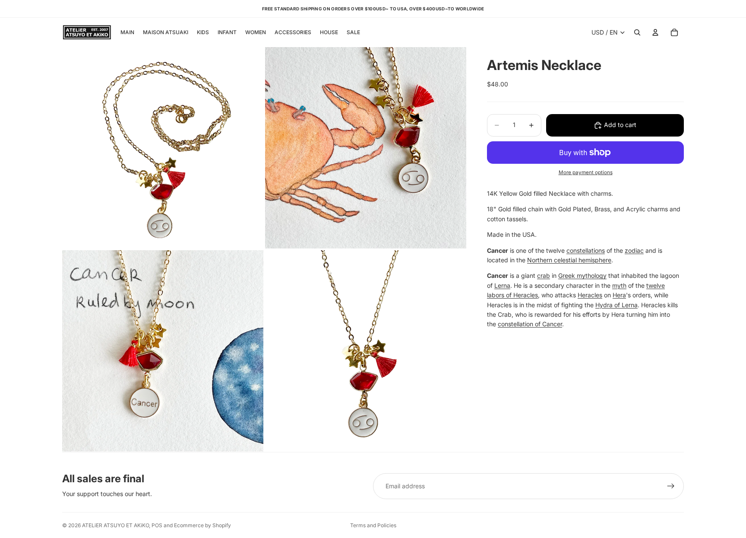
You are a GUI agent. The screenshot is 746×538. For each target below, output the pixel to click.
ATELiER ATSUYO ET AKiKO (115, 525)
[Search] (637, 32)
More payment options (586, 173)
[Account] (655, 32)
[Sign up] (671, 486)
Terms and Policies (373, 525)
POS (157, 525)
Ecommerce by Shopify (202, 525)
